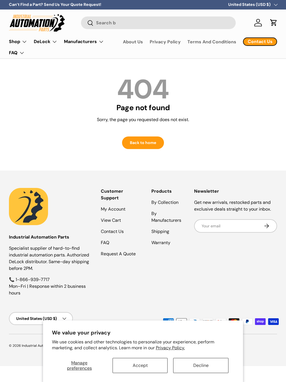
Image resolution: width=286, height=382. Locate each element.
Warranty (160, 243)
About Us (133, 42)
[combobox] (158, 22)
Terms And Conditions (211, 42)
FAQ (105, 243)
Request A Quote (118, 254)
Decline (201, 365)
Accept (140, 365)
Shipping (160, 231)
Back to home (143, 142)
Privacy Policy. (170, 348)
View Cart (111, 220)
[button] (274, 22)
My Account (113, 209)
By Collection (164, 202)
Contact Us (112, 231)
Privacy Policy (165, 42)
